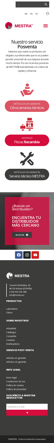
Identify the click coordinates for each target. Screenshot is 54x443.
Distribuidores (13, 343)
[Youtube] (35, 255)
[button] (45, 25)
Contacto (10, 340)
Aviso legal (11, 377)
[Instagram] (27, 255)
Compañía (11, 336)
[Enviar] (27, 413)
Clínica (9, 312)
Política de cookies (15, 385)
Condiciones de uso (15, 381)
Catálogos (11, 332)
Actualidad (11, 328)
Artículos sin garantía (16, 361)
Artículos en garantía (16, 358)
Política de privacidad (16, 389)
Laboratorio (12, 308)
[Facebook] (18, 255)
